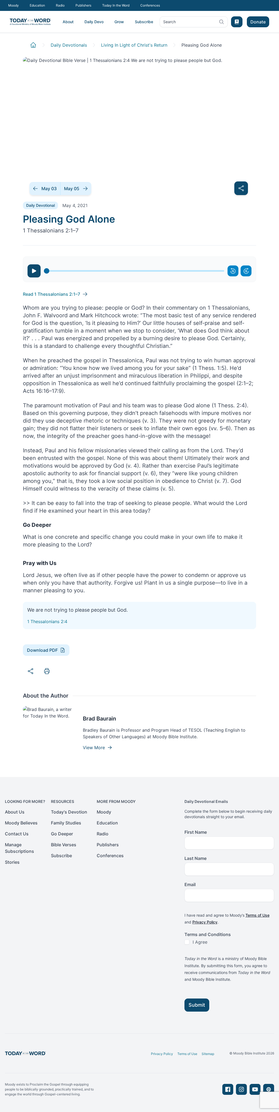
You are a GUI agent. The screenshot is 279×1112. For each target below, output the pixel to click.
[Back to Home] (33, 45)
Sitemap (208, 1054)
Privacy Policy (204, 922)
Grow (119, 21)
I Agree (200, 942)
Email (190, 884)
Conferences (150, 5)
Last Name (195, 858)
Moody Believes (21, 823)
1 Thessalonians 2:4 (47, 621)
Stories (12, 862)
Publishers (83, 5)
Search (169, 23)
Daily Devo (94, 21)
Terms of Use (257, 915)
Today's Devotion (69, 812)
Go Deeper (62, 833)
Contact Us (17, 833)
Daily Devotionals (69, 45)
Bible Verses (63, 844)
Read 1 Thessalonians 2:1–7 (51, 294)
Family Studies (66, 823)
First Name (195, 832)
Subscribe (144, 21)
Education (37, 5)
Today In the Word (115, 5)
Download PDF (42, 650)
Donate (258, 22)
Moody (13, 5)
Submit (197, 1005)
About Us (15, 812)
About (68, 21)
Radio (60, 5)
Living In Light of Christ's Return (134, 45)
